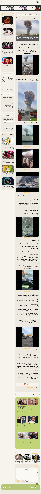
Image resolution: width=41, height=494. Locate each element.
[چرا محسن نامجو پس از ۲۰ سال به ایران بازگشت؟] (37, 8)
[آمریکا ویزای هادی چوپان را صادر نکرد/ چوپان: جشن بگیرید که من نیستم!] (33, 435)
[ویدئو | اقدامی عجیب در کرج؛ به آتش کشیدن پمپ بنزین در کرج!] (19, 457)
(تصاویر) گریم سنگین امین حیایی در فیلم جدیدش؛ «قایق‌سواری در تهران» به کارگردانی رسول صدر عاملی (33, 408)
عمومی (33, 13)
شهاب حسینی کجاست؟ (23, 423)
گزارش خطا (26, 384)
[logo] (37, 2)
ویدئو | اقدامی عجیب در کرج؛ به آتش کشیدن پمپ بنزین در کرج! (19, 461)
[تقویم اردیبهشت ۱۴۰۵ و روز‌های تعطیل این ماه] (8, 181)
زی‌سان (12, 84)
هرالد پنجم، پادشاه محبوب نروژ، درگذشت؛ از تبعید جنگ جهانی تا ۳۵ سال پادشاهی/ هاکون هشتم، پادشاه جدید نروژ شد (8, 107)
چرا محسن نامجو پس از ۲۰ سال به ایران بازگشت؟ (8, 102)
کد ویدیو (26, 75)
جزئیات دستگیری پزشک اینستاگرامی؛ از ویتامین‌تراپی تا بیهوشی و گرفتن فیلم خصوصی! (22, 441)
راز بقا (12, 88)
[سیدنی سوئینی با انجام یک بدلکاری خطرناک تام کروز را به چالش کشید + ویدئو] (33, 419)
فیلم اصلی (27, 77)
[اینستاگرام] (3, 487)
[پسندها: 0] (24, 384)
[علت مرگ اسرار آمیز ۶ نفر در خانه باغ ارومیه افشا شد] (27, 457)
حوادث (36, 13)
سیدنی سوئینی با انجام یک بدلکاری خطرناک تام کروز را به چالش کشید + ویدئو (33, 424)
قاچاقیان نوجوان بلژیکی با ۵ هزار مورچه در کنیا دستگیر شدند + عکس (36, 461)
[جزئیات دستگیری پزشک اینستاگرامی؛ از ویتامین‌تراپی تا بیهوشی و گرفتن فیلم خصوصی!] (22, 435)
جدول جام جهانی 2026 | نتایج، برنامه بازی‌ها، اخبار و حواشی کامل (7, 78)
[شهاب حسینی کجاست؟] (22, 419)
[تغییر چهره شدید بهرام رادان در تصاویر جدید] (24, 8)
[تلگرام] (5, 487)
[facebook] (25, 383)
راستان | (37, 44)
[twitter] (24, 383)
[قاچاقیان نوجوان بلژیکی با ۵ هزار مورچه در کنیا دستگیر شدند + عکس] (36, 457)
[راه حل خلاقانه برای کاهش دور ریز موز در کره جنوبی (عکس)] (8, 169)
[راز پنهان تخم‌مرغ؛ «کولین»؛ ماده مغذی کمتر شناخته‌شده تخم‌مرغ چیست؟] (8, 141)
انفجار (32, 387)
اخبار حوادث (28, 387)
